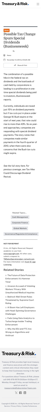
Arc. (16, 404)
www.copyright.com (11, 254)
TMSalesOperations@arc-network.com (19, 259)
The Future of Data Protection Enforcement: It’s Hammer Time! (20, 278)
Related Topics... (19, 213)
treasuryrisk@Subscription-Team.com (20, 388)
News (6, 30)
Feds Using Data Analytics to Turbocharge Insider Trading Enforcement (20, 321)
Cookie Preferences (29, 406)
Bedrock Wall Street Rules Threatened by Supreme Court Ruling (19, 300)
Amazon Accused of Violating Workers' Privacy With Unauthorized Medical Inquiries (20, 289)
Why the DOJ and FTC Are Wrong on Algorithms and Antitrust (18, 332)
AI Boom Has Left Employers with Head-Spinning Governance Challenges (20, 310)
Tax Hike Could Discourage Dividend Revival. (19, 173)
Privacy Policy (16, 406)
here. (23, 165)
